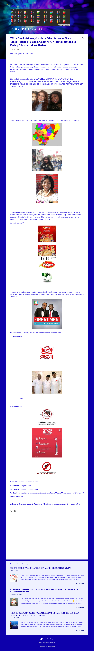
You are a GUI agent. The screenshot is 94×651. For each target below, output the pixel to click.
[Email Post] (14, 512)
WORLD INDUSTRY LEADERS (26, 28)
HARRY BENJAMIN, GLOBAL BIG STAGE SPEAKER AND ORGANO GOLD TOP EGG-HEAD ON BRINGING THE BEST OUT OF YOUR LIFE (44, 614)
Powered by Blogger (48, 639)
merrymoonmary (51, 642)
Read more (80, 583)
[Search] (87, 5)
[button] (83, 37)
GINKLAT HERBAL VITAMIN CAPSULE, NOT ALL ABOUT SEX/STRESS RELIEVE (40, 568)
